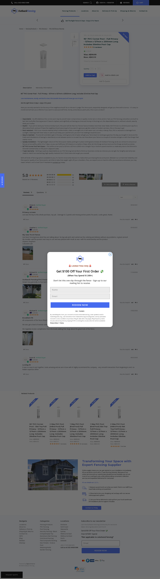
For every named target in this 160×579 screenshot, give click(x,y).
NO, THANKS (80, 311)
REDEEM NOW (80, 304)
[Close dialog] (110, 254)
